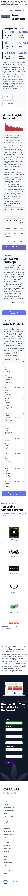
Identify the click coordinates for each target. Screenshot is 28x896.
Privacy (13, 886)
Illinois (9, 159)
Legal (12, 882)
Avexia (6, 278)
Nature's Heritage (9, 290)
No (14, 6)
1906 (23, 273)
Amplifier (6, 851)
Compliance (6, 886)
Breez (5, 281)
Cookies (18, 882)
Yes (26, 4)
